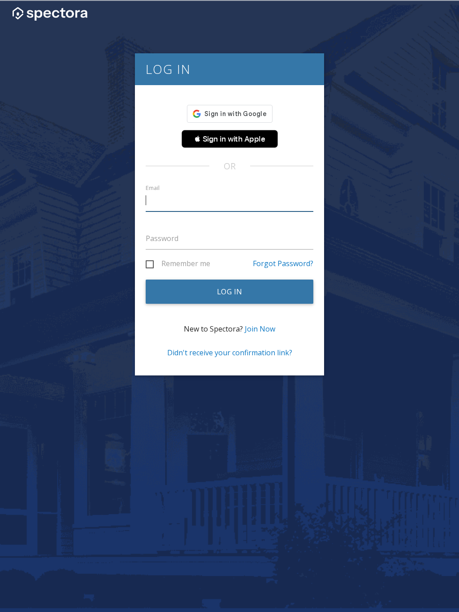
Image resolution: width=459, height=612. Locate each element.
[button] (230, 139)
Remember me (185, 263)
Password (162, 238)
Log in (229, 292)
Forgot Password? (283, 263)
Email (153, 188)
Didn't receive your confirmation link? (229, 353)
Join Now (260, 329)
